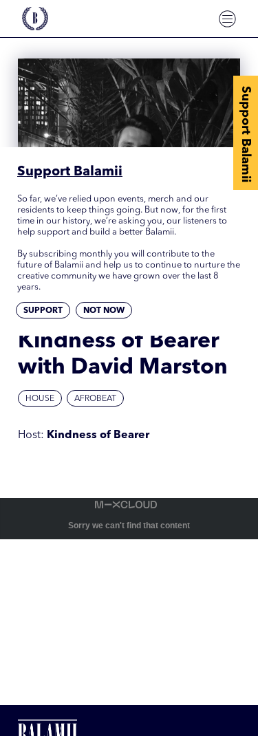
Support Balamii (245, 134)
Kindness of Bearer (98, 435)
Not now (104, 311)
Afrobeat (95, 399)
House (39, 399)
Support (43, 311)
